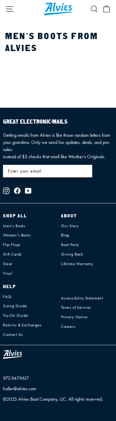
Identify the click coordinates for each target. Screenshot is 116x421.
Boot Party (70, 244)
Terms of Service (76, 307)
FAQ (7, 296)
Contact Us (13, 334)
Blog (65, 235)
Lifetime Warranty (77, 263)
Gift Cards (12, 254)
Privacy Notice (74, 316)
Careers (68, 326)
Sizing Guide (15, 305)
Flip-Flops (12, 244)
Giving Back (72, 254)
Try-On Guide (15, 315)
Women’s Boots (17, 235)
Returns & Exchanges (22, 325)
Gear (7, 263)
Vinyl (7, 273)
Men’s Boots (14, 225)
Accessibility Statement (82, 298)
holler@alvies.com (19, 388)
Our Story (70, 225)
